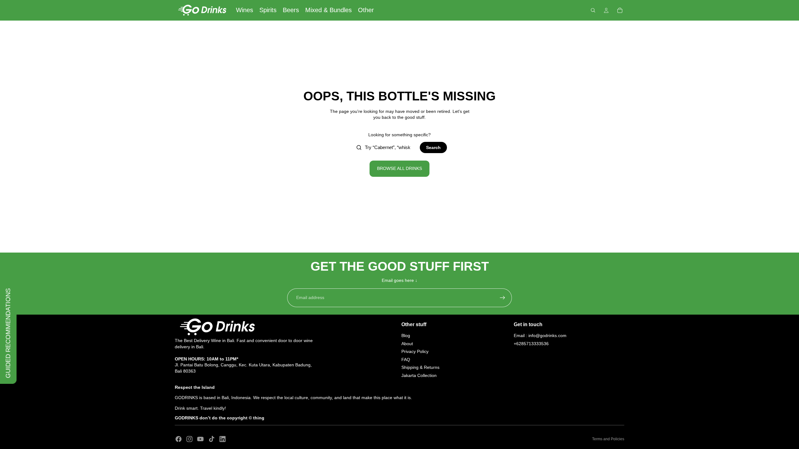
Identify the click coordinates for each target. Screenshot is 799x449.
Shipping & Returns (420, 367)
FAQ (405, 359)
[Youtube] (200, 439)
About (407, 343)
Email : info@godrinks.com (540, 335)
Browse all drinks (399, 168)
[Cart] (620, 10)
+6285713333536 (531, 343)
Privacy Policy (415, 351)
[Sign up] (502, 297)
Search (433, 147)
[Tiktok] (211, 439)
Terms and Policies (608, 439)
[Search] (593, 10)
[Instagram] (189, 439)
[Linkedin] (222, 439)
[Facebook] (178, 439)
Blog (405, 335)
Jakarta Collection (419, 375)
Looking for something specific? (399, 134)
